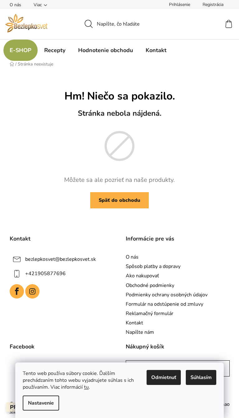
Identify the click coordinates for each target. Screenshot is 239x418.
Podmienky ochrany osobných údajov (167, 294)
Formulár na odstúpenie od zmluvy (164, 304)
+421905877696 (45, 273)
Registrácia (213, 4)
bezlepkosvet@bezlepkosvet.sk (60, 259)
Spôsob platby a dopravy (153, 266)
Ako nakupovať (142, 275)
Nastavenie (41, 403)
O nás (15, 5)
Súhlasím (201, 377)
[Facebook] (17, 291)
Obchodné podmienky (150, 285)
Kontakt (134, 322)
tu (86, 387)
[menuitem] (20, 50)
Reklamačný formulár (149, 313)
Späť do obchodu (119, 200)
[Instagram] (32, 291)
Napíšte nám (140, 332)
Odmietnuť (163, 377)
